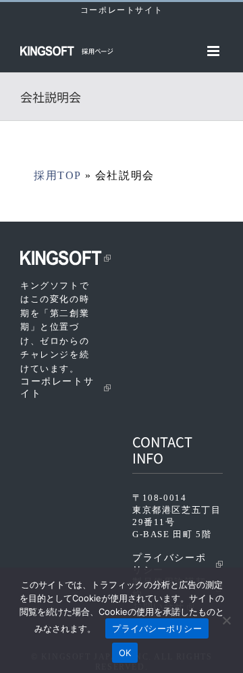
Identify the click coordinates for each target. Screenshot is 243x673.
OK (125, 652)
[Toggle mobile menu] (215, 51)
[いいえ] (226, 620)
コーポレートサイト (121, 10)
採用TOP (57, 175)
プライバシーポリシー (169, 564)
